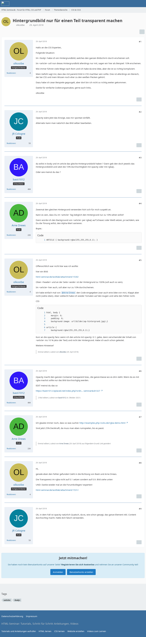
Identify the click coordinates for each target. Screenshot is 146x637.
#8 (140, 462)
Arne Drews (69, 292)
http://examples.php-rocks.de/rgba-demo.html (102, 422)
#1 (140, 41)
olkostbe (20, 25)
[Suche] (128, 3)
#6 (140, 371)
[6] (41, 327)
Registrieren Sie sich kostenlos (77, 564)
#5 (140, 260)
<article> (7, 600)
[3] (41, 318)
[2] (41, 315)
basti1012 (62, 397)
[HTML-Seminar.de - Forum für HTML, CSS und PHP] (5, 3)
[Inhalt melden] (139, 99)
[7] (41, 330)
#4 (140, 203)
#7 (140, 416)
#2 (140, 111)
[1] (41, 239)
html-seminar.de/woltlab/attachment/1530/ (57, 276)
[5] (41, 324)
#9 (140, 508)
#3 (140, 157)
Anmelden (58, 572)
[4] (41, 321)
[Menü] (142, 3)
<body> (17, 600)
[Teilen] (142, 31)
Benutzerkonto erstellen (81, 572)
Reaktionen (11, 73)
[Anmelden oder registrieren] (135, 3)
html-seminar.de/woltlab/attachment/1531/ (57, 490)
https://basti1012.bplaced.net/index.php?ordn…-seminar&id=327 (68, 390)
